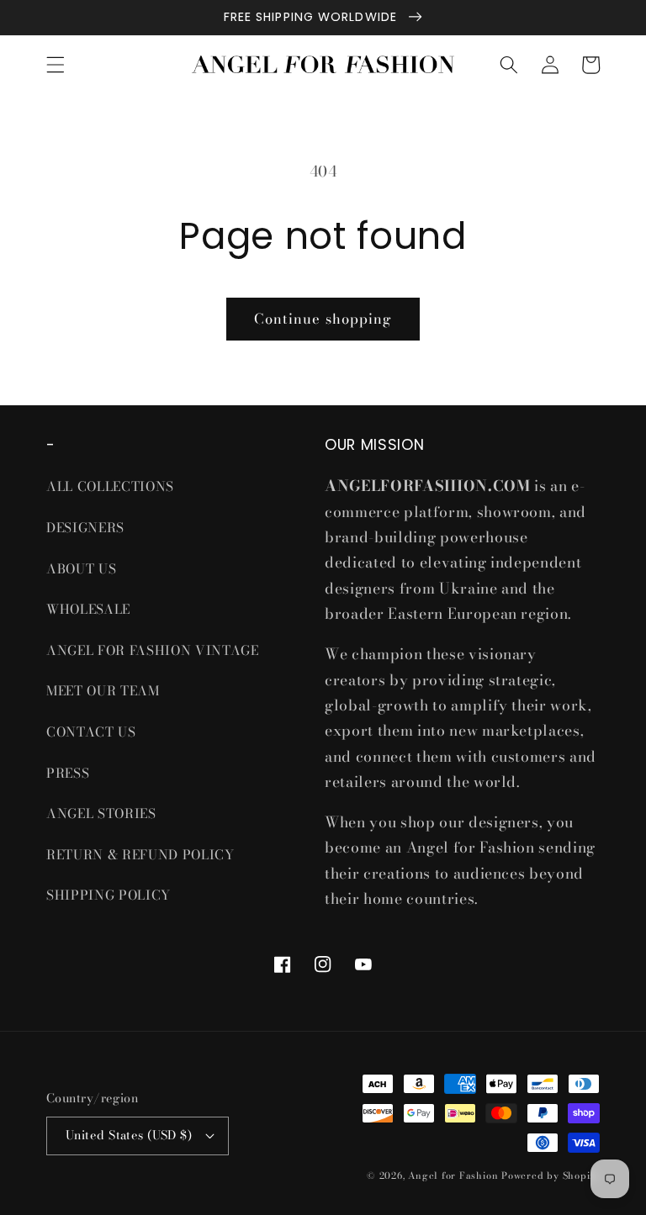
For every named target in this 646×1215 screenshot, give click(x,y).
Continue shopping (323, 319)
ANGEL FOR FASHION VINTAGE (154, 650)
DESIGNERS (85, 527)
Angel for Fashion (453, 1175)
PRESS (67, 773)
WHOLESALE (88, 609)
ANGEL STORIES (101, 813)
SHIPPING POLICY (110, 895)
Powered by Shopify (550, 1175)
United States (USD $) (129, 1135)
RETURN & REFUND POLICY (140, 854)
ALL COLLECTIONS (110, 486)
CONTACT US (91, 732)
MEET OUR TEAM (103, 690)
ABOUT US (81, 568)
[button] (55, 65)
